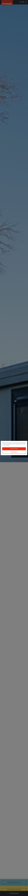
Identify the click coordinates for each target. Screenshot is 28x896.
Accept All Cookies (14, 448)
